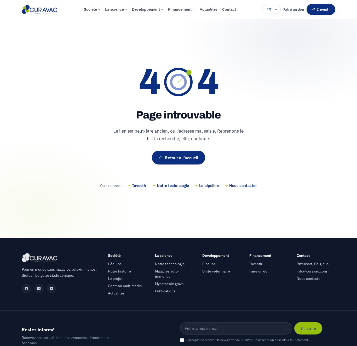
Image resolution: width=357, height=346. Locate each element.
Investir (324, 9)
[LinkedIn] (39, 288)
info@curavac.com (312, 271)
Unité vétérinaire (216, 271)
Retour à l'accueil (181, 157)
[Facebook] (26, 288)
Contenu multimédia (125, 285)
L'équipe (115, 264)
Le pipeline (209, 185)
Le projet (115, 278)
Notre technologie (173, 185)
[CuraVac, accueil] (39, 9)
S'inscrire (308, 328)
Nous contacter (243, 185)
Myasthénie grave (169, 283)
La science (114, 9)
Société (90, 9)
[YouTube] (51, 288)
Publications (165, 291)
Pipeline (209, 264)
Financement (180, 9)
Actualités (208, 9)
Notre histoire (119, 271)
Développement (146, 9)
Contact (229, 9)
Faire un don (293, 9)
